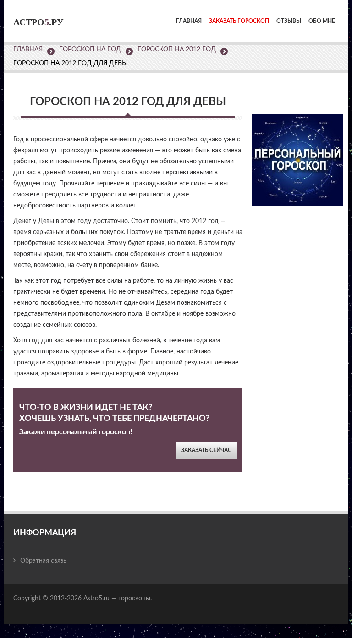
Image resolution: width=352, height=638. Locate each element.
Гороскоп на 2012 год (177, 49)
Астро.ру (38, 22)
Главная (189, 21)
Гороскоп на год (90, 49)
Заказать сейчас (206, 450)
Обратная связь (43, 561)
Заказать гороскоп (239, 21)
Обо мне (321, 21)
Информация (44, 533)
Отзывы (288, 21)
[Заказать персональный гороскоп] (297, 153)
